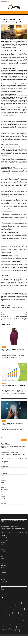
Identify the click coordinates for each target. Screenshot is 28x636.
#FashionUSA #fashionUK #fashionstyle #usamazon (11, 602)
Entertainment (3, 480)
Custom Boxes (12, 610)
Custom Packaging (5, 612)
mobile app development (21, 616)
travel (15, 628)
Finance (2, 484)
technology (10, 628)
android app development (14, 608)
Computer (3, 475)
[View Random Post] (23, 13)
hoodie (8, 616)
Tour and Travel (4, 508)
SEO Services (17, 624)
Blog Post (2, 591)
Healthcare (4, 616)
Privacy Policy (3, 594)
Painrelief (11, 622)
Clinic (3, 610)
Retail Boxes (11, 624)
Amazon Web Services (5, 464)
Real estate (3, 496)
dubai (11, 612)
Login (2, 587)
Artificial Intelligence (4, 466)
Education (3, 477)
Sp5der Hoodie (20, 626)
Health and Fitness (4, 489)
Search (2, 437)
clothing (6, 610)
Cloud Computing (4, 473)
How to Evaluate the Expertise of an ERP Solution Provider (12, 423)
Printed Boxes (17, 622)
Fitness (25, 612)
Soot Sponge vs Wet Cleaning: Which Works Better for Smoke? (12, 449)
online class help (17, 620)
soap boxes (4, 626)
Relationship (3, 498)
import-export (8, 307)
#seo (14, 606)
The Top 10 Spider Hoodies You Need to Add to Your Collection (13, 350)
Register (2, 589)
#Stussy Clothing (5, 608)
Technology (3, 505)
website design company (6, 630)
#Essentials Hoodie (5, 601)
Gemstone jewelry (5, 614)
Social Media (3, 503)
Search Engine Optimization (6, 501)
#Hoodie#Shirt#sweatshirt (7, 606)
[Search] (25, 13)
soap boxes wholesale (11, 626)
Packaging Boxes (5, 622)
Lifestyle (2, 494)
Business (8, 305)
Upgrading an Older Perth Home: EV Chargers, (9, 452)
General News (3, 487)
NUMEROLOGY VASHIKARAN (7, 620)
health (20, 614)
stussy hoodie (4, 628)
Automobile (3, 468)
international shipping (17, 307)
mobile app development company (8, 618)
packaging (24, 620)
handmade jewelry (13, 614)
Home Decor (3, 491)
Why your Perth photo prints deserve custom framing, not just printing (14, 458)
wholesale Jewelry (15, 630)
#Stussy (18, 606)
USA (19, 628)
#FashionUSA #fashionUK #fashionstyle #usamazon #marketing (13, 605)
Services (23, 624)
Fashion (2, 482)
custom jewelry (20, 610)
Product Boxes (4, 624)
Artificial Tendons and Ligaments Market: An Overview (13, 386)
